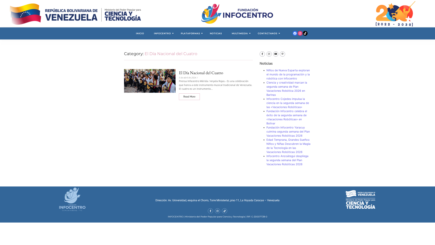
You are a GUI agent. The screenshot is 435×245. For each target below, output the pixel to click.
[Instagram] (300, 33)
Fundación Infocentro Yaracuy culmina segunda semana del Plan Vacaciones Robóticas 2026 (288, 131)
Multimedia (240, 33)
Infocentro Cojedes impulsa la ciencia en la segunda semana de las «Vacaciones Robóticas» (287, 103)
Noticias (216, 33)
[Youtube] (276, 54)
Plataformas (190, 33)
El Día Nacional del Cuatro (201, 73)
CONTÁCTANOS (267, 33)
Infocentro (162, 33)
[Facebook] (295, 33)
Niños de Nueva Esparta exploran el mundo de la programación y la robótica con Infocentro (288, 74)
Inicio (140, 33)
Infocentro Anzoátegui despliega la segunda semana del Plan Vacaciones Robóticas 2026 (287, 160)
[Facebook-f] (262, 54)
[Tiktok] (305, 33)
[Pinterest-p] (282, 54)
